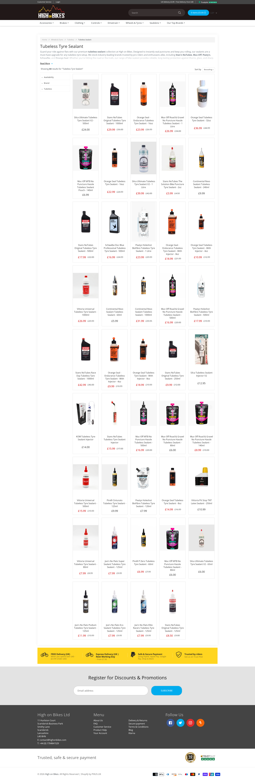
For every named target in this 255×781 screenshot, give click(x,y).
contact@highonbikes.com (53, 739)
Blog (131, 730)
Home (44, 39)
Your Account (100, 733)
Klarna (132, 733)
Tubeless (70, 39)
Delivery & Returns (138, 720)
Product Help (100, 730)
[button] (209, 69)
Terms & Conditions (138, 726)
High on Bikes (52, 774)
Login (58, 2)
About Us (98, 720)
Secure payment (137, 723)
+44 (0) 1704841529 (49, 743)
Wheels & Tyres (57, 39)
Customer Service (44, 2)
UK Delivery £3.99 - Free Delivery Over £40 (177, 2)
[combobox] (156, 12)
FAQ (95, 723)
